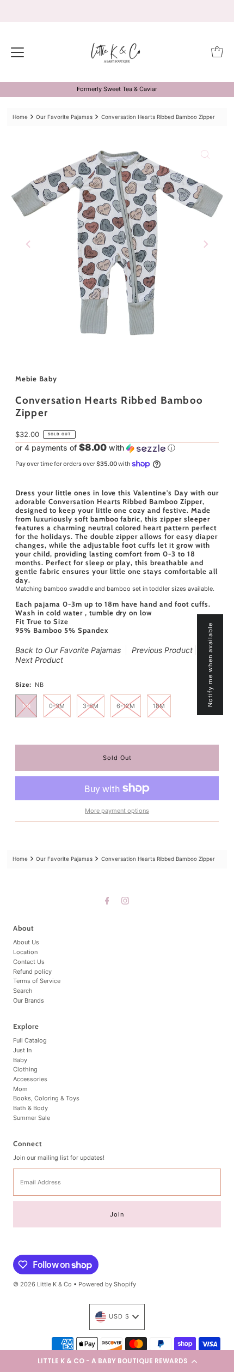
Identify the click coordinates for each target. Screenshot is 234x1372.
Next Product (39, 659)
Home (20, 116)
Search (23, 990)
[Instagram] (125, 901)
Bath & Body (30, 1108)
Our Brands (28, 1000)
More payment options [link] (117, 810)
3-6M (90, 706)
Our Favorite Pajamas (64, 116)
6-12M (125, 706)
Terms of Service (36, 981)
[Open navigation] (17, 52)
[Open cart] (217, 52)
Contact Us (29, 962)
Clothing (25, 1069)
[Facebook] (107, 901)
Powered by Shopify (107, 1284)
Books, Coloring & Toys (46, 1098)
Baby (20, 1060)
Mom (20, 1089)
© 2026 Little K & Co (42, 1284)
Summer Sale (31, 1118)
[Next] (205, 244)
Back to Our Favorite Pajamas (68, 650)
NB (26, 706)
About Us (26, 942)
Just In (22, 1050)
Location (25, 952)
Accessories (30, 1079)
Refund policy (32, 971)
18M (159, 706)
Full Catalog (30, 1040)
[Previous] (29, 244)
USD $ (119, 1316)
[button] (117, 1361)
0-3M (57, 706)
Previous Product (162, 650)
